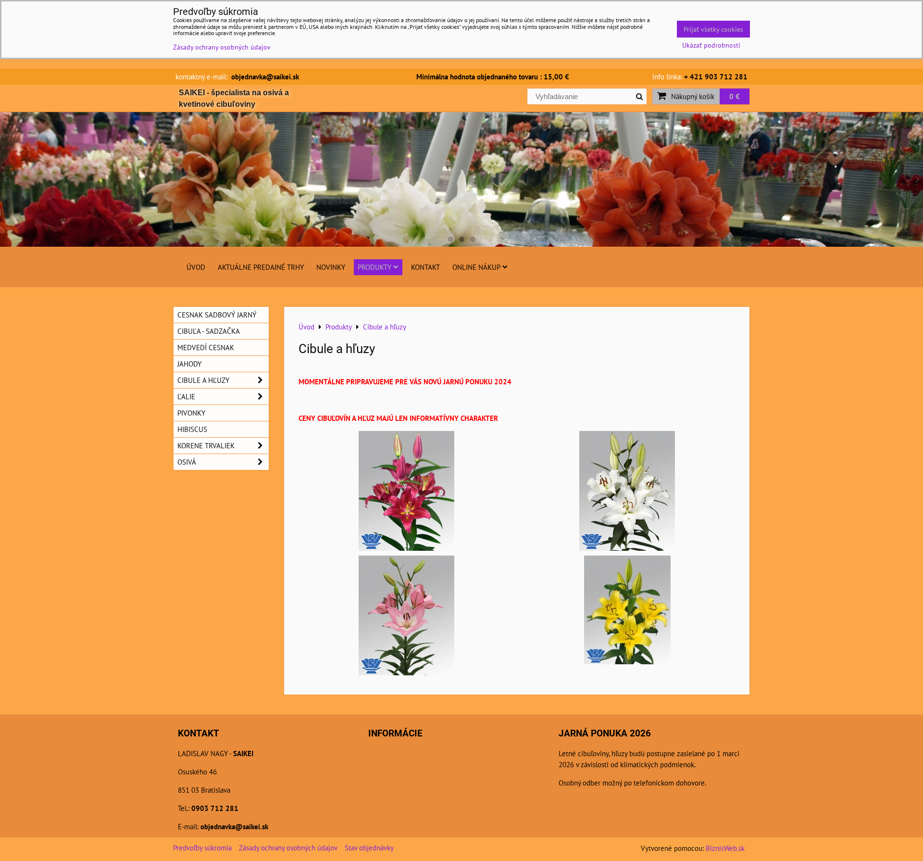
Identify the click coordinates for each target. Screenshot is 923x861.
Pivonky (191, 413)
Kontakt (425, 267)
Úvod (196, 267)
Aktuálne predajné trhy (261, 267)
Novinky (330, 267)
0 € (734, 96)
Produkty (374, 267)
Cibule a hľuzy (203, 380)
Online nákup (476, 267)
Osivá (186, 462)
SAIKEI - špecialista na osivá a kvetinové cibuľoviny (234, 98)
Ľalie (186, 396)
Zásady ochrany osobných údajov (288, 847)
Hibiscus (192, 429)
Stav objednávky (369, 847)
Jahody (189, 363)
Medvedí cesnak (205, 347)
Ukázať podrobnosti (711, 45)
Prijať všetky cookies (713, 29)
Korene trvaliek (206, 445)
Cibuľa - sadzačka (208, 331)
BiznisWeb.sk (725, 848)
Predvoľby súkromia (202, 847)
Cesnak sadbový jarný (216, 314)
